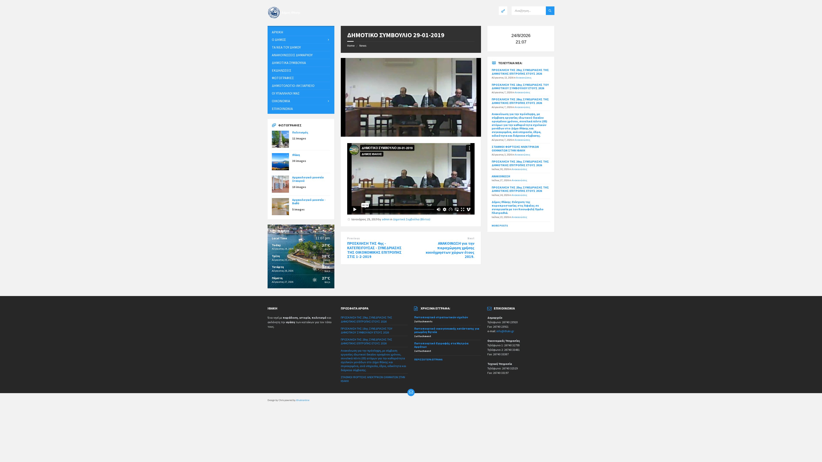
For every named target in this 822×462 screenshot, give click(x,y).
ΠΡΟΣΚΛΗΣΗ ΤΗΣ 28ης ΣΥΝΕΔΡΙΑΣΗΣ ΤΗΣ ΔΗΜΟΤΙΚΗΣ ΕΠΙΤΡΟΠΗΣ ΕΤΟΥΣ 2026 (520, 101)
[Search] (550, 10)
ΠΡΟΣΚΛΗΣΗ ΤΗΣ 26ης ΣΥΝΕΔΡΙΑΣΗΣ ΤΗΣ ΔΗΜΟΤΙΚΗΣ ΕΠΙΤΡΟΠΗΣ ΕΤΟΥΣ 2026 (520, 163)
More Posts (500, 225)
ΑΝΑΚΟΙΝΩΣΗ (501, 176)
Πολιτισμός (300, 132)
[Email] (411, 392)
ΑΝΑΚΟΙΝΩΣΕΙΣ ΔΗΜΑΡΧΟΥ (292, 55)
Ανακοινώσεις (524, 77)
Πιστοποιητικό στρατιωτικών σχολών (441, 317)
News (362, 45)
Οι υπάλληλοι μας (286, 93)
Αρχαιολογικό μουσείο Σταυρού (308, 179)
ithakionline (302, 400)
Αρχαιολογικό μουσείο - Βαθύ (309, 201)
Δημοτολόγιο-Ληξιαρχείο (293, 85)
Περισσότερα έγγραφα (428, 359)
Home (351, 45)
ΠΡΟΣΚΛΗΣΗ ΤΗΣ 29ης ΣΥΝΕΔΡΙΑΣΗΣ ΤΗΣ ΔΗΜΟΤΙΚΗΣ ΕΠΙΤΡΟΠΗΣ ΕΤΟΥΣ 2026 (520, 72)
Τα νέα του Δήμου (286, 47)
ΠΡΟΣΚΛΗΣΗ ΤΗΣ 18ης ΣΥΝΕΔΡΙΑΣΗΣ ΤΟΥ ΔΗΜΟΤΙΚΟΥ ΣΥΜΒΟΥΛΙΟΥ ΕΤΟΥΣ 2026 (520, 86)
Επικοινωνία (282, 109)
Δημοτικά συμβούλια (289, 63)
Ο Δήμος (279, 39)
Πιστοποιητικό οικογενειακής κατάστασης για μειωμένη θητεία (446, 330)
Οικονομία (281, 101)
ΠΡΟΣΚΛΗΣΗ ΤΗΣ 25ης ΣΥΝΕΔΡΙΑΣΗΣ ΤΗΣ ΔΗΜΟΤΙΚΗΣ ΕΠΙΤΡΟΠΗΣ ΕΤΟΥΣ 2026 (520, 189)
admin (386, 219)
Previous (353, 238)
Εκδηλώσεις (281, 70)
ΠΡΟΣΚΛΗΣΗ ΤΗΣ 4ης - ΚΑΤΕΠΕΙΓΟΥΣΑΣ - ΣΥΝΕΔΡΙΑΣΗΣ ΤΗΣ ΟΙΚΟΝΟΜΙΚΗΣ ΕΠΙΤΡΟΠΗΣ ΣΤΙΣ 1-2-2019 (374, 250)
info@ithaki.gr (505, 331)
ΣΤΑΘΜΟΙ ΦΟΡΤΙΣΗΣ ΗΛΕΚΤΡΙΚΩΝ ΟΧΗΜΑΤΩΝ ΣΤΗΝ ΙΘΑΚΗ (515, 148)
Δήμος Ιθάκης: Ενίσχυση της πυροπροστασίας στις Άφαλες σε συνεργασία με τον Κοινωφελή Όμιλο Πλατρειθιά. (518, 207)
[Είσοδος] (503, 10)
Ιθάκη (296, 155)
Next (471, 238)
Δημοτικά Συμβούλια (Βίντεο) (411, 219)
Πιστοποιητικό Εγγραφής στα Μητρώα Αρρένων (441, 345)
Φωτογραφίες (283, 78)
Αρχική (277, 32)
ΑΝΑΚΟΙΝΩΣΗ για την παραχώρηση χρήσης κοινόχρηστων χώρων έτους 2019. (450, 250)
